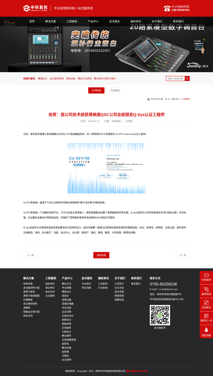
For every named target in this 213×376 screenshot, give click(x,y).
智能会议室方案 (31, 311)
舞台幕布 (66, 335)
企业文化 (119, 287)
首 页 (167, 99)
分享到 (128, 121)
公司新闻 (96, 90)
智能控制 (66, 323)
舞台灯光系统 (85, 78)
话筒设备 (66, 299)
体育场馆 (28, 283)
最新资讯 (135, 21)
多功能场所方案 (31, 287)
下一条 (182, 255)
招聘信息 (119, 299)
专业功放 (66, 307)
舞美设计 (42, 78)
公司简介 (119, 283)
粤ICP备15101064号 (137, 371)
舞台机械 (66, 347)
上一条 (30, 255)
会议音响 (66, 359)
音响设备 (70, 78)
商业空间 (28, 315)
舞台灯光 (66, 283)
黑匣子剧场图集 (31, 295)
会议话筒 (66, 311)
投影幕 (65, 351)
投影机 (65, 343)
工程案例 (72, 21)
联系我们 (178, 21)
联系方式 (155, 278)
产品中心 (93, 21)
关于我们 (157, 21)
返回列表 (101, 255)
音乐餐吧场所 (30, 303)
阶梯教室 (28, 299)
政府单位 (50, 283)
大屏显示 (66, 331)
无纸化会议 (68, 315)
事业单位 (50, 287)
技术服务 (114, 21)
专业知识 (86, 283)
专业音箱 (66, 287)
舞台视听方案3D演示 (105, 78)
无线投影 (66, 327)
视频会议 (66, 319)
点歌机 (65, 355)
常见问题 (86, 287)
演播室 (26, 307)
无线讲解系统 (69, 339)
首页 (32, 21)
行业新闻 (115, 90)
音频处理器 (68, 303)
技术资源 (119, 291)
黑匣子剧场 (29, 291)
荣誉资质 (119, 295)
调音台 (65, 295)
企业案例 (50, 295)
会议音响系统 (57, 78)
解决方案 (50, 21)
